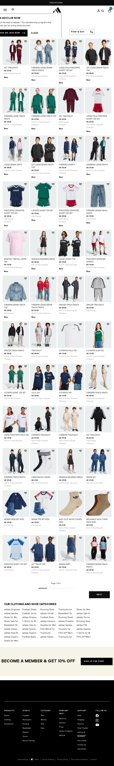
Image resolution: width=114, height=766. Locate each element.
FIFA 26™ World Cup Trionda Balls (66, 633)
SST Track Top (38, 564)
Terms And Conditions (79, 759)
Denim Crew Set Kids (14, 519)
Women (44, 720)
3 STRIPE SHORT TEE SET (42, 211)
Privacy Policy (62, 759)
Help (79, 715)
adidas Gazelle (83, 629)
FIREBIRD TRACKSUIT (40, 435)
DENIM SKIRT (64, 564)
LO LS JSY (35, 393)
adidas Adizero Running (12, 629)
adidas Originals (12, 610)
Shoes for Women (12, 617)
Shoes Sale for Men (12, 621)
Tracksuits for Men (66, 610)
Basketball (27, 728)
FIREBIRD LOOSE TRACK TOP (43, 116)
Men (42, 715)
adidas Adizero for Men (48, 637)
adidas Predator (66, 621)
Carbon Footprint (65, 731)
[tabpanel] (57, 320)
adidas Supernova (30, 633)
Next (99, 595)
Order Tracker (82, 728)
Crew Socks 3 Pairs (40, 477)
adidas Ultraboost (48, 613)
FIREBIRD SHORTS (67, 165)
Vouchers (81, 736)
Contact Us (81, 745)
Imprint (93, 759)
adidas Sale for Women (30, 625)
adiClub (62, 735)
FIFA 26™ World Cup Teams (84, 637)
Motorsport (27, 720)
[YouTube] (97, 725)
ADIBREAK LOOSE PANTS (97, 165)
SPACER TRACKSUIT (95, 305)
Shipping (80, 720)
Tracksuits (45, 633)
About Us (62, 719)
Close (34, 33)
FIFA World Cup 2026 (48, 629)
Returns (80, 724)
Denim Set (91, 477)
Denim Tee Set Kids (40, 519)
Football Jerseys (30, 613)
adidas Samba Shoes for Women (66, 625)
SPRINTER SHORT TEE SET (15, 564)
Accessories (8, 724)
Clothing (7, 720)
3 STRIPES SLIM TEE (95, 351)
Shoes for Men (83, 610)
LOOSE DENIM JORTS (13, 165)
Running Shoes (65, 617)
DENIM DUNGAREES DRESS (43, 259)
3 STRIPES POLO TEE (68, 351)
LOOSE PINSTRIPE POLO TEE (16, 435)
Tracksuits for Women (66, 637)
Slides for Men (11, 641)
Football (26, 715)
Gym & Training (28, 741)
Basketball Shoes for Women (12, 625)
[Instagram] (97, 720)
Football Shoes (29, 610)
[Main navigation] (5, 10)
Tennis (25, 736)
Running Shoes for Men (48, 610)
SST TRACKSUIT (11, 68)
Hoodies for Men (48, 625)
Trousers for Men (66, 629)
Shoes (6, 715)
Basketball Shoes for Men (66, 613)
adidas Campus (47, 621)
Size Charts (81, 741)
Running (26, 724)
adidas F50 (81, 625)
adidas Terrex (83, 617)
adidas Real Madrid (12, 633)
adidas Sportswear (30, 629)
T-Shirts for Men (30, 621)
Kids (42, 724)
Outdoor (26, 732)
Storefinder (81, 749)
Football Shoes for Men (48, 617)
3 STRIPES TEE (65, 393)
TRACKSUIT (36, 351)
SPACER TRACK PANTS (69, 305)
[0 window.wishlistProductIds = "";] (12, 9)
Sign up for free (94, 661)
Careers (62, 723)
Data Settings (23, 759)
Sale (42, 728)
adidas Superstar (12, 637)
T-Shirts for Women (84, 633)
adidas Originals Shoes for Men (30, 617)
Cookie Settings (48, 759)
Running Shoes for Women (84, 621)
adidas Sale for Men (84, 613)
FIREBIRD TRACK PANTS (97, 393)
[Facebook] (97, 715)
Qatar (37, 759)
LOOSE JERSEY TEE (67, 259)
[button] (25, 41)
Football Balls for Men (30, 637)
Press (61, 727)
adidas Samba (11, 613)
